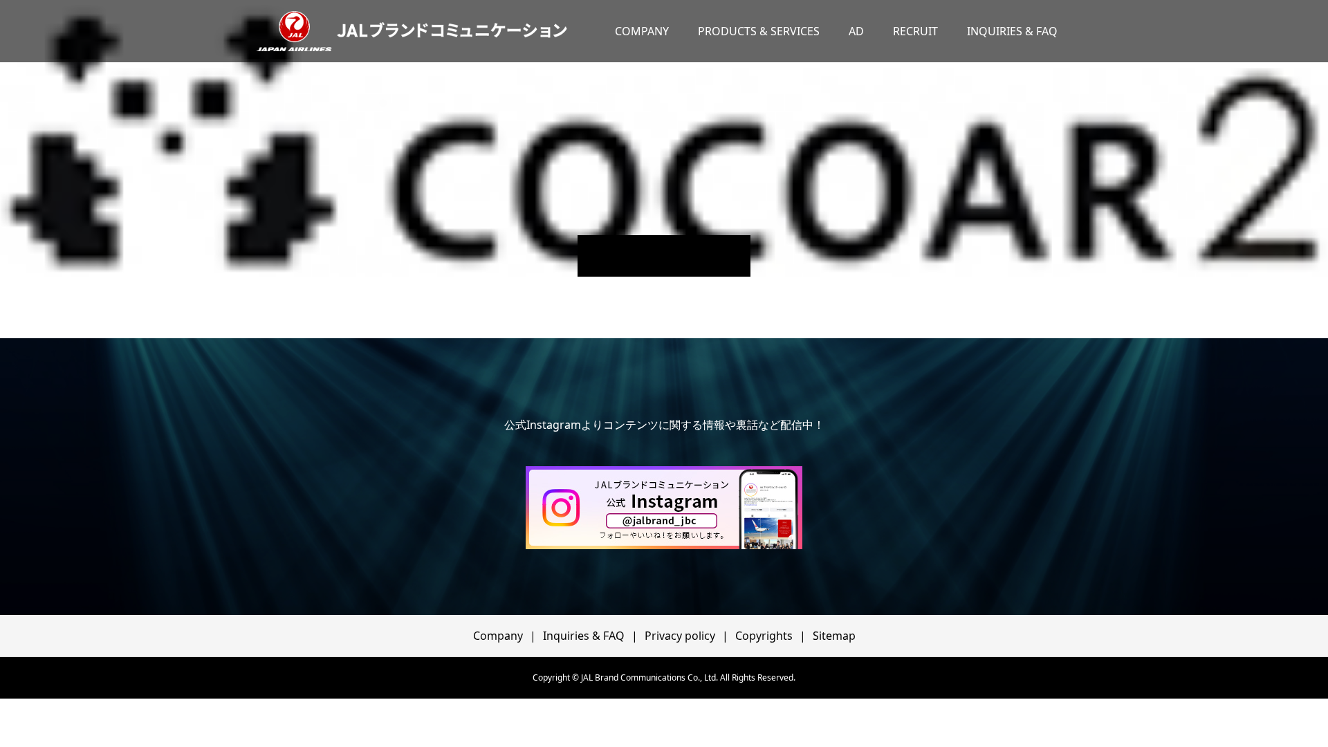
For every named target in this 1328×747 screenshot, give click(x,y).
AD (856, 31)
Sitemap (834, 635)
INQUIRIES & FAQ (1012, 31)
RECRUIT (915, 31)
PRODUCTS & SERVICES (759, 31)
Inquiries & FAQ (584, 635)
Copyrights (764, 635)
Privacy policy (680, 635)
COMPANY (642, 31)
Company (498, 635)
